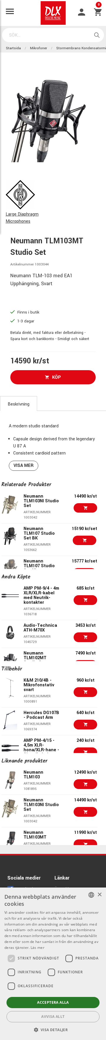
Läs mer (37, 947)
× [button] (99, 895)
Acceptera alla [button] (53, 1002)
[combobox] (91, 895)
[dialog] (53, 964)
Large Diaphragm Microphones (22, 217)
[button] (53, 1029)
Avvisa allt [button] (52, 1016)
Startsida (13, 48)
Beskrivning (18, 404)
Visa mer (24, 465)
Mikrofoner (38, 48)
